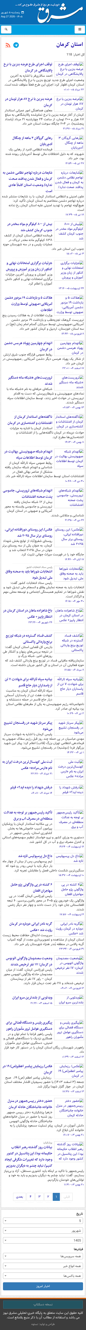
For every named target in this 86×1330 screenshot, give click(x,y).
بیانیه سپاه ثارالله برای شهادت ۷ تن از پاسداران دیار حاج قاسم (28, 682)
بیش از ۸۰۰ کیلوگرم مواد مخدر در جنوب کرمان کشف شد (29, 227)
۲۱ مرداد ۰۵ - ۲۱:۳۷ (73, 129)
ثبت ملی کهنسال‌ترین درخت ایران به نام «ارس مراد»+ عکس (27, 765)
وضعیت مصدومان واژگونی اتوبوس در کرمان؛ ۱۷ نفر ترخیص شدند (29, 961)
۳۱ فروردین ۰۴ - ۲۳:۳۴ (71, 949)
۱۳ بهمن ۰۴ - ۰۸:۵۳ (73, 407)
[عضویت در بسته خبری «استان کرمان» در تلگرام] (16, 46)
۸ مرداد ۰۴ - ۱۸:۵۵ (74, 670)
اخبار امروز (43, 1286)
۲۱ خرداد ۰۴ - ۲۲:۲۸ (41, 774)
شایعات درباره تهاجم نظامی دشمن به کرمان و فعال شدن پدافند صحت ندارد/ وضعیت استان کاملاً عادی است (27, 182)
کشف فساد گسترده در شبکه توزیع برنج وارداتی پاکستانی (29, 639)
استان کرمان (69, 44)
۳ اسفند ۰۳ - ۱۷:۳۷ (73, 1092)
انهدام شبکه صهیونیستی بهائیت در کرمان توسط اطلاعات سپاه (28, 455)
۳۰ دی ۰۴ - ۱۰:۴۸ (74, 481)
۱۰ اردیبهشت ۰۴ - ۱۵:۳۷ (71, 875)
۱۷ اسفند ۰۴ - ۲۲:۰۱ (73, 368)
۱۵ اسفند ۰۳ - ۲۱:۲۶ (41, 1003)
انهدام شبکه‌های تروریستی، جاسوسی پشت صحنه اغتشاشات (27, 494)
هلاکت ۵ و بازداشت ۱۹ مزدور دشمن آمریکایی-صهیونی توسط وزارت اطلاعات (28, 304)
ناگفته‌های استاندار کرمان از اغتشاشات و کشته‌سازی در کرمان (30, 420)
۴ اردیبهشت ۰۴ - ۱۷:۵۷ (72, 914)
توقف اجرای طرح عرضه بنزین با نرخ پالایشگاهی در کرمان (28, 67)
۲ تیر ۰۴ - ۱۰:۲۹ (75, 713)
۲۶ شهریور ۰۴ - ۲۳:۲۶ (40, 622)
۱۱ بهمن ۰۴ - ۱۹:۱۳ (74, 442)
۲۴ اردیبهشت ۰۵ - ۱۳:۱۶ (71, 288)
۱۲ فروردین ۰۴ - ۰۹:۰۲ (72, 988)
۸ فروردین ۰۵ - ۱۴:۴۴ (72, 334)
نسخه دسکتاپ (43, 1304)
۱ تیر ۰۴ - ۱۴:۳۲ (75, 752)
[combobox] (43, 1221)
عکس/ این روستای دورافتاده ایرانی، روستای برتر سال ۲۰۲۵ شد (28, 533)
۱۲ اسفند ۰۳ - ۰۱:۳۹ (73, 1057)
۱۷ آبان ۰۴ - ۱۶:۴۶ (74, 559)
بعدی (19, 1196)
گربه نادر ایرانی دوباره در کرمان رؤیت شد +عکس (30, 927)
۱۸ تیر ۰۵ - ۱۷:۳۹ (75, 215)
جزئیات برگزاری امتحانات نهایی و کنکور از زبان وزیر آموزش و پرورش (29, 266)
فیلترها (78, 1249)
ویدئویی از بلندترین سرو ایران (32, 998)
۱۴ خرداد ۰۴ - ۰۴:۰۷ (41, 793)
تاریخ (79, 1214)
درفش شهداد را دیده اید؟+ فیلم (31, 787)
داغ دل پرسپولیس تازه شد (35, 856)
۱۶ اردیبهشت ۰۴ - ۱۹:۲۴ (71, 847)
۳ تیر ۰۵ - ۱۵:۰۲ (75, 254)
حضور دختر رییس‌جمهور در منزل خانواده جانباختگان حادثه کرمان (30, 1104)
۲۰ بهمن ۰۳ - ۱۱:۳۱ (74, 1185)
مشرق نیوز (50, 11)
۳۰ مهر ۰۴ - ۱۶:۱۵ (74, 601)
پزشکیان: (47, 1142)
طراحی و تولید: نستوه (43, 1324)
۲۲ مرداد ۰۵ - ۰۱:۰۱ (74, 90)
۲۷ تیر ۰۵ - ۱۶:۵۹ (74, 163)
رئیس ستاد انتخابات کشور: (39, 567)
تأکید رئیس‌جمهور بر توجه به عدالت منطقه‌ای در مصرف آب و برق (28, 816)
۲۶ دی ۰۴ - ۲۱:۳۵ (74, 520)
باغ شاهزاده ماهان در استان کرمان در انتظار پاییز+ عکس (27, 614)
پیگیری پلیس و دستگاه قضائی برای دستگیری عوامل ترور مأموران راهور (29, 1026)
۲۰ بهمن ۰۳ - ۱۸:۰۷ (73, 1135)
